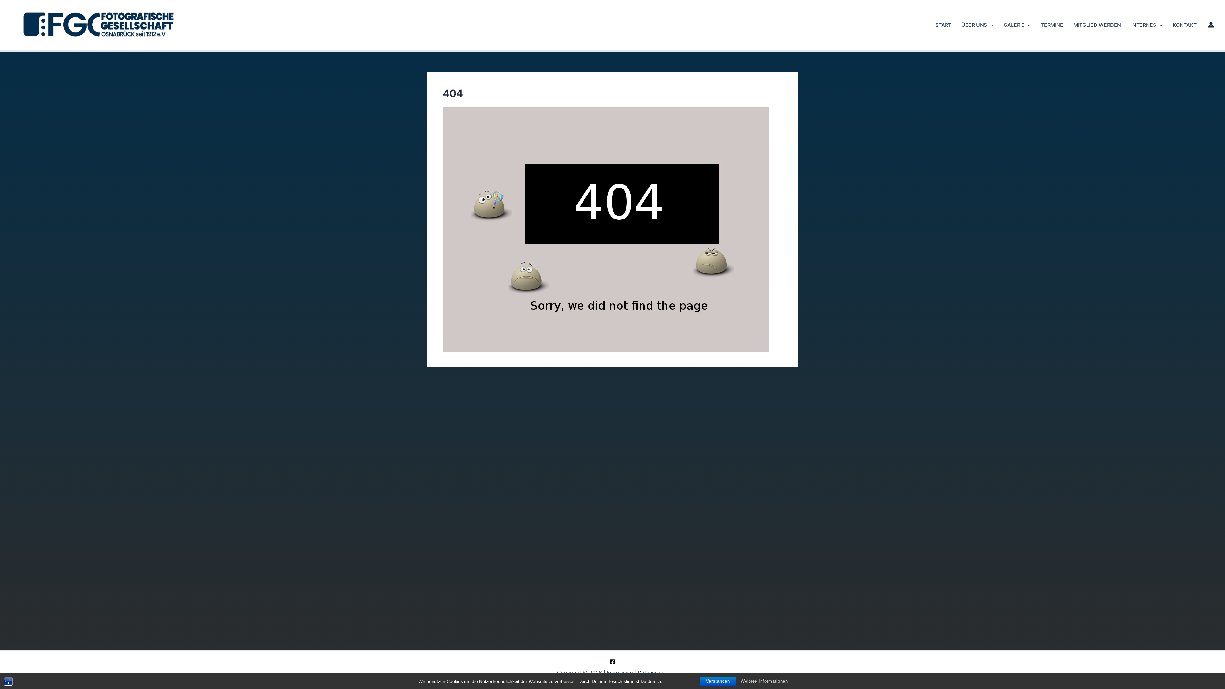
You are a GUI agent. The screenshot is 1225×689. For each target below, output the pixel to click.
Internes (1143, 25)
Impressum (620, 673)
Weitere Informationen (764, 681)
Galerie (1014, 25)
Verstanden (718, 681)
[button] (990, 25)
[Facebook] (612, 662)
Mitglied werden (1097, 25)
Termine (1052, 25)
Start (943, 25)
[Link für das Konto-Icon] (1211, 25)
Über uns (974, 25)
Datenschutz (653, 673)
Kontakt (1185, 25)
